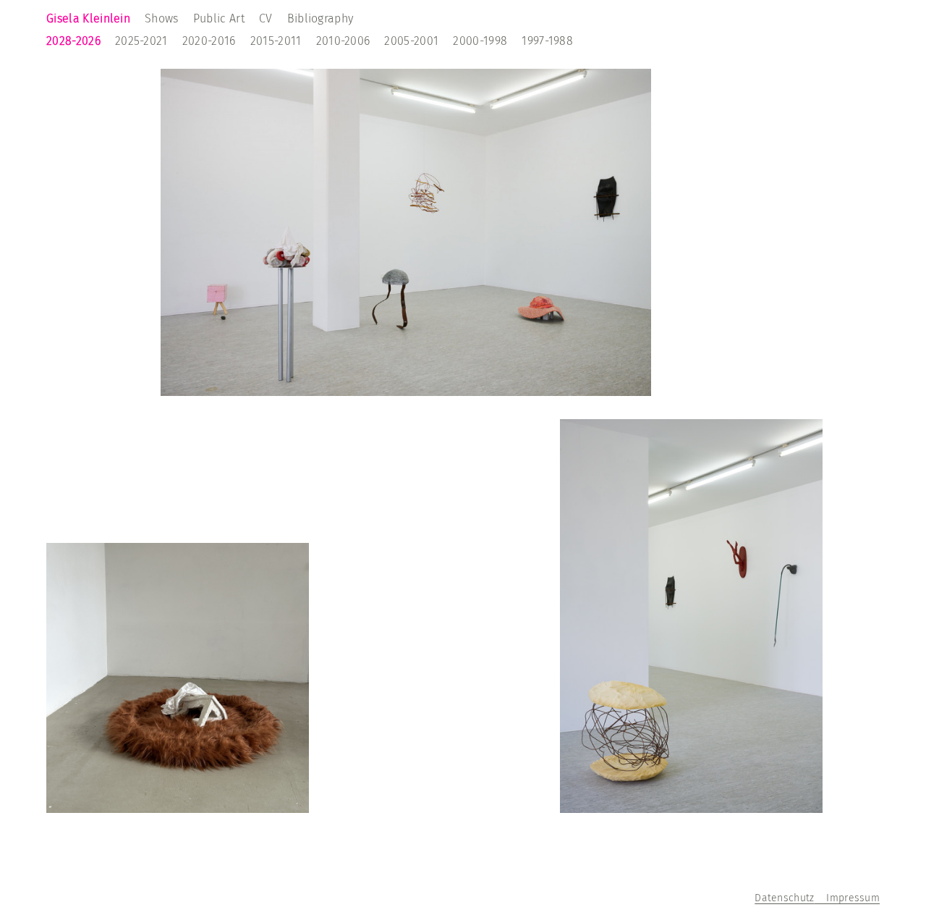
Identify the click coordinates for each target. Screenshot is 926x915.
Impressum (847, 898)
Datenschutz (784, 898)
